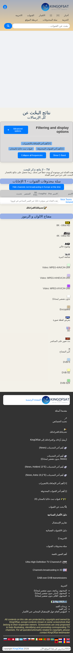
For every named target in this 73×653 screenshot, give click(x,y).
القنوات (30, 15)
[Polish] (32, 639)
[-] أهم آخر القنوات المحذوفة (50, 148)
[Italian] (36, 639)
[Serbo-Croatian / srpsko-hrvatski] (68, 641)
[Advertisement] (36, 69)
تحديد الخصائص (60, 421)
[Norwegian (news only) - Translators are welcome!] (48, 639)
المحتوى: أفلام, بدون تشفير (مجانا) (51, 596)
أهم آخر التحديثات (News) (51, 447)
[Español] (40, 639)
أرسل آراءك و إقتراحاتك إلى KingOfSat (48, 440)
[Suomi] (17, 639)
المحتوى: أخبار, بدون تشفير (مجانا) (51, 593)
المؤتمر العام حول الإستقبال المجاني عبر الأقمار (44, 611)
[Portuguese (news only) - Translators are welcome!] (44, 639)
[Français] (64, 639)
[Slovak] (25, 639)
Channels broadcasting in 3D (48, 570)
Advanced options (14, 130)
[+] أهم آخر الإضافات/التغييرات (36, 143)
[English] (68, 639)
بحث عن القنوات (57, 507)
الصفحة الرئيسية (34, 399)
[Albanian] (56, 641)
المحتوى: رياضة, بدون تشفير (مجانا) (50, 590)
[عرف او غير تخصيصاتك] (5, 7)
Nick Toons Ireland (66, 200)
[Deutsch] (56, 639)
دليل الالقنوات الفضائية (56, 530)
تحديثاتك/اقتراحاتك (34, 207)
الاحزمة (19, 15)
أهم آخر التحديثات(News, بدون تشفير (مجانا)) (54, 457)
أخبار (66, 15)
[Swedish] (52, 639)
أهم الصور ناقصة (59, 554)
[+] (58, 15)
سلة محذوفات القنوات (56, 546)
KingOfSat (18, 648)
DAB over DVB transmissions (52, 578)
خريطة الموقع (31, 20)
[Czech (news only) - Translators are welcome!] (29, 639)
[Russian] (5, 639)
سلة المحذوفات (50, 20)
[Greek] (21, 639)
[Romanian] (64, 641)
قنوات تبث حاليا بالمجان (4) (47, 499)
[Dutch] (60, 639)
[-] (51, 15)
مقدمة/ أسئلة (61, 410)
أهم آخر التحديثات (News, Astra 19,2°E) (44, 475)
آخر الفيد (63, 609)
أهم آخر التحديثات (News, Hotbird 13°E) (44, 466)
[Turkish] (9, 639)
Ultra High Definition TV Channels (42, 562)
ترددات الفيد (61, 606)
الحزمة (65, 20)
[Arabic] (13, 639)
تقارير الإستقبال (59, 522)
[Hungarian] (60, 641)
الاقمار (42, 15)
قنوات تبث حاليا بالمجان (21, 148)
